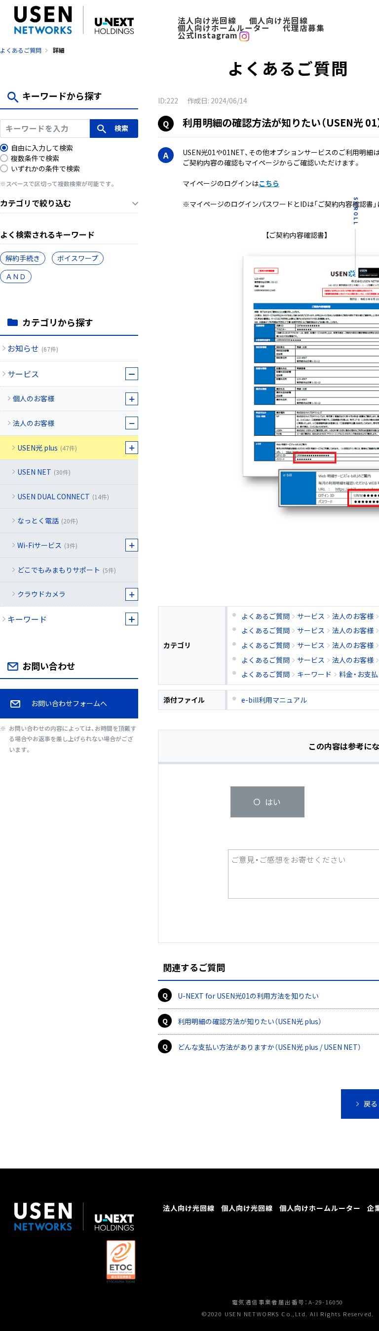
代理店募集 (304, 27)
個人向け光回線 (278, 20)
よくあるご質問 (20, 50)
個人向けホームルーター (224, 27)
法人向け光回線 (207, 20)
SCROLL (356, 211)
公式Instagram (208, 35)
